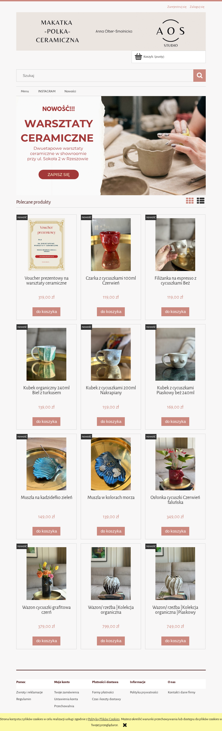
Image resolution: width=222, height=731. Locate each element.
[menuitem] (25, 91)
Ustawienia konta (66, 699)
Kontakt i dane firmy (181, 692)
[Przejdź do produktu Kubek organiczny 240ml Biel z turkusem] (46, 354)
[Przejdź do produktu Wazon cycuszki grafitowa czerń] (46, 573)
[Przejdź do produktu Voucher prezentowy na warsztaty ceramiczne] (46, 244)
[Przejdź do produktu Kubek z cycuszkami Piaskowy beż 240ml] (175, 354)
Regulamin (23, 699)
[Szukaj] (199, 75)
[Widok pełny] (200, 201)
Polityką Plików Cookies (104, 719)
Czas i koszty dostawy (106, 699)
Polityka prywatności (144, 692)
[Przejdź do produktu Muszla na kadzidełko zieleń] (46, 464)
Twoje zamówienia (66, 692)
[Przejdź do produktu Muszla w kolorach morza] (110, 464)
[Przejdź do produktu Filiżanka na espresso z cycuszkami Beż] (175, 244)
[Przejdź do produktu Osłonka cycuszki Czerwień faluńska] (175, 464)
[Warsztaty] (111, 145)
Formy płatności (103, 692)
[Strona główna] (111, 31)
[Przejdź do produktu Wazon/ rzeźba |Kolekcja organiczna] (110, 573)
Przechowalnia (64, 706)
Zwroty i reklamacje (29, 692)
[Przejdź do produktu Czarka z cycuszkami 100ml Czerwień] (110, 244)
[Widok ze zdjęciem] (190, 201)
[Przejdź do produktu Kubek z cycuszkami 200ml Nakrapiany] (110, 354)
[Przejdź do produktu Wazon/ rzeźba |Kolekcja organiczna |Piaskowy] (175, 573)
